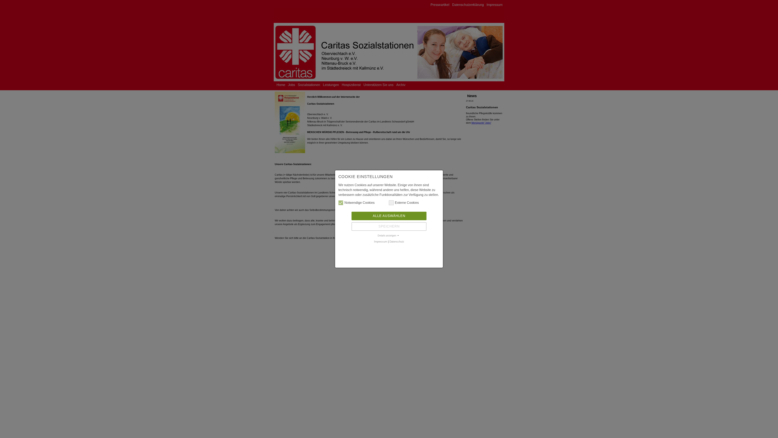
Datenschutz (396, 241)
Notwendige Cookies (359, 202)
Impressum (380, 241)
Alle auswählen (389, 216)
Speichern (389, 226)
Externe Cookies (407, 202)
